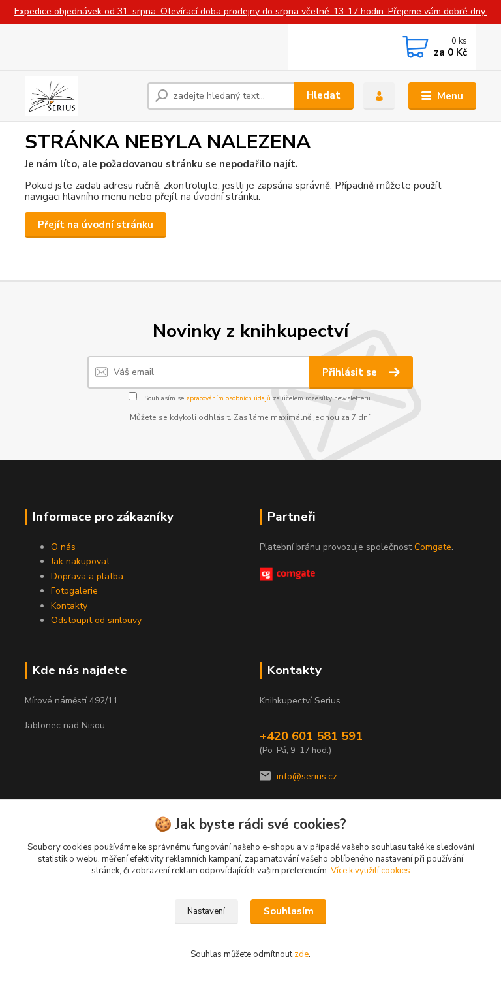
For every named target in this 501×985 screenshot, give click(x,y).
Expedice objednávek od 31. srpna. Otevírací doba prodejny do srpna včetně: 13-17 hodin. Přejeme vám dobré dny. (250, 11)
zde (301, 954)
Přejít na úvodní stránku (95, 224)
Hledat (324, 95)
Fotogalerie (74, 591)
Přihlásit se (351, 372)
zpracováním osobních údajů (228, 398)
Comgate (432, 547)
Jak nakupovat (80, 561)
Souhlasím (289, 911)
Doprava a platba (87, 576)
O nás (63, 547)
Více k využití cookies (370, 871)
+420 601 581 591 (311, 736)
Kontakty (69, 606)
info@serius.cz (307, 776)
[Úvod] (81, 96)
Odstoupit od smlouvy (96, 620)
